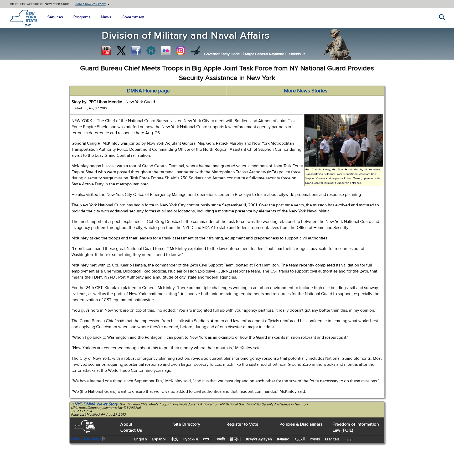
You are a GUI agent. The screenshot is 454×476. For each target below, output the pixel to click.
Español (159, 439)
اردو (349, 439)
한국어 (235, 439)
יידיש (207, 439)
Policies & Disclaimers (301, 424)
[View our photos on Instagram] (180, 50)
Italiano (283, 439)
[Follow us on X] (121, 50)
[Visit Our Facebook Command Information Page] (136, 50)
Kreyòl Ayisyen (259, 439)
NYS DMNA (84, 404)
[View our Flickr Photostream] (166, 50)
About (126, 424)
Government (133, 17)
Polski (315, 439)
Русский (190, 439)
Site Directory (186, 424)
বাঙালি (221, 439)
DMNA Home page (148, 90)
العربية (300, 439)
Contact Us (131, 430)
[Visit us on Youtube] (106, 50)
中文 (174, 439)
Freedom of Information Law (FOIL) (356, 427)
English (140, 439)
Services (55, 17)
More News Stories (305, 90)
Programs (81, 17)
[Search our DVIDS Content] (195, 50)
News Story (107, 404)
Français (332, 439)
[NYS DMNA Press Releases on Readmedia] (151, 50)
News (106, 17)
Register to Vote (242, 424)
